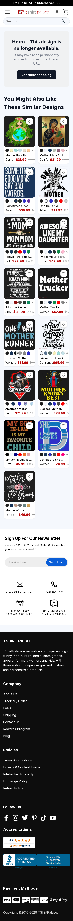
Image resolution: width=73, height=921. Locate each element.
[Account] (57, 13)
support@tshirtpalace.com (20, 592)
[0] (65, 13)
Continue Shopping (37, 75)
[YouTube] (53, 818)
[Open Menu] (7, 13)
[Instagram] (15, 818)
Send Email (56, 562)
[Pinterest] (34, 818)
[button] (29, 121)
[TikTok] (43, 818)
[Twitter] (25, 818)
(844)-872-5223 (54, 592)
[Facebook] (6, 818)
